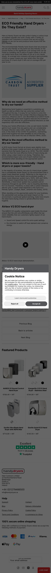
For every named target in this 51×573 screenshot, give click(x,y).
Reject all (14, 304)
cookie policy (13, 284)
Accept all (36, 304)
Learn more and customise (25, 298)
